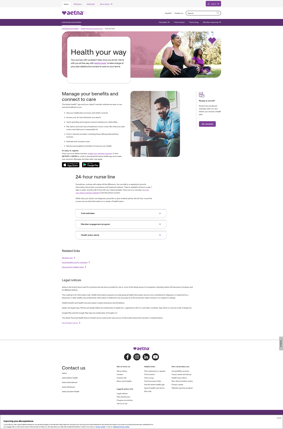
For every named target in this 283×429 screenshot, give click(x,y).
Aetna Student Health (70, 391)
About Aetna (122, 371)
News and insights (124, 381)
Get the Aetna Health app (154, 384)
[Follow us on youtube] (155, 356)
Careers (120, 374)
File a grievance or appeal (154, 371)
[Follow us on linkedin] (146, 356)
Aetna (66, 4)
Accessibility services (180, 371)
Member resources (211, 22)
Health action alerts (90, 235)
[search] (218, 13)
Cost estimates (88, 213)
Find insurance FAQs (152, 381)
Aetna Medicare (68, 387)
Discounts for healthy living (73, 267)
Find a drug (194, 22)
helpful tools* (100, 63)
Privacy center (177, 384)
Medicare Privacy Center (121, 427)
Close (279, 418)
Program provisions (125, 400)
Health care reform (179, 378)
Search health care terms (154, 388)
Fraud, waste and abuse (181, 374)
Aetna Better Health (70, 378)
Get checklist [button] (207, 124)
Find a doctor (179, 22)
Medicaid (91, 4)
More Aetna (104, 4)
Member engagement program (95, 224)
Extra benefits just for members (75, 262)
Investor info (122, 378)
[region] (141, 422)
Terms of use (122, 403)
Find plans (163, 22)
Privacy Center (100, 427)
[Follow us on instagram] (136, 356)
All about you (67, 258)
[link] (70, 164)
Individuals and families (71, 22)
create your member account (100, 153)
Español (168, 13)
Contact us (178, 13)
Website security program (182, 388)
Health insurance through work (91, 28)
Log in (213, 4)
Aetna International (69, 382)
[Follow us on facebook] (127, 356)
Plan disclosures (123, 397)
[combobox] (203, 13)
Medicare (78, 4)
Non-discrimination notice (182, 381)
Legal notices (122, 393)
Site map (147, 391)
